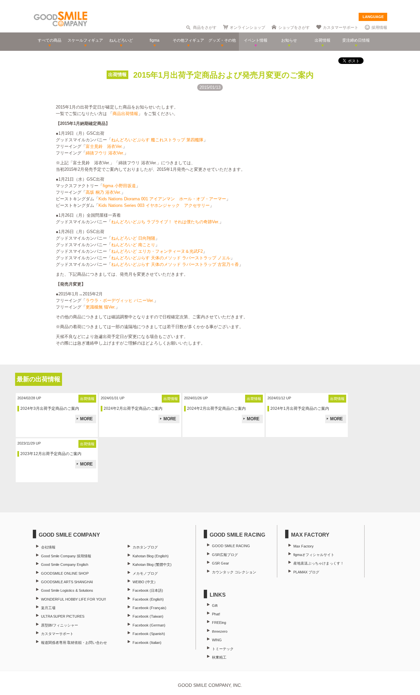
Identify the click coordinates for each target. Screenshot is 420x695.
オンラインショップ (247, 27)
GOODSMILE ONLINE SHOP (65, 573)
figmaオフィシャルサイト (313, 555)
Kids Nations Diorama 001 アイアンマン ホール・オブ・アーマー (162, 198)
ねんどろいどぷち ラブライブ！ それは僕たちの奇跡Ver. (165, 221)
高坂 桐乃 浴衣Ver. (103, 192)
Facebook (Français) (149, 608)
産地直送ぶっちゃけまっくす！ (318, 563)
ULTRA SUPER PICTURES (62, 616)
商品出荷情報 (125, 113)
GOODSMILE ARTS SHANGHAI (67, 582)
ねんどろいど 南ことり (133, 244)
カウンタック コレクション (234, 572)
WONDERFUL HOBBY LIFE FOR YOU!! (73, 599)
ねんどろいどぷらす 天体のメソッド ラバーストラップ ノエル (170, 257)
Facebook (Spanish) (149, 634)
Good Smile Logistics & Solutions (67, 590)
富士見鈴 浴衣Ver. (104, 146)
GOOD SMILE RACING (231, 546)
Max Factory (303, 546)
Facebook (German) (149, 625)
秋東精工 (219, 657)
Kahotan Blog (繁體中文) (152, 564)
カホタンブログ (145, 547)
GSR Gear (220, 563)
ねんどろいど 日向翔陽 (133, 238)
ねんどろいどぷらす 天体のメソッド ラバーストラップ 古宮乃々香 (175, 264)
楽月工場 (48, 608)
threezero (219, 631)
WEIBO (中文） (145, 582)
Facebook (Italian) (147, 643)
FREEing (219, 623)
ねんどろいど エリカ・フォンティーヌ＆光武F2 (157, 251)
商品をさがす (205, 27)
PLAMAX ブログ (306, 572)
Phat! (216, 614)
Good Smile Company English (64, 564)
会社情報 (48, 547)
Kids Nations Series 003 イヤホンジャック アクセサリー (154, 205)
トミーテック (223, 649)
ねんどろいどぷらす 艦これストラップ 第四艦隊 (157, 139)
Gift (215, 605)
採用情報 (379, 27)
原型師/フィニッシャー (59, 625)
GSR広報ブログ (225, 555)
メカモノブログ (145, 573)
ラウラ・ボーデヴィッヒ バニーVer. (120, 300)
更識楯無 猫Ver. (101, 307)
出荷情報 (117, 74)
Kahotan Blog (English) (151, 556)
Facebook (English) (148, 599)
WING (217, 640)
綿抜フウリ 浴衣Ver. (105, 152)
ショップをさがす (294, 27)
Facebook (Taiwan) (148, 616)
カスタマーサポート (340, 27)
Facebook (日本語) (148, 590)
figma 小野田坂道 (119, 185)
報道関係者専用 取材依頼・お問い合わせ (74, 643)
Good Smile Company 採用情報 (66, 556)
